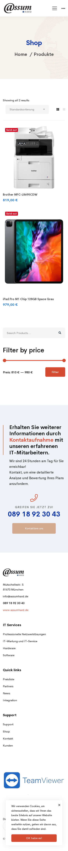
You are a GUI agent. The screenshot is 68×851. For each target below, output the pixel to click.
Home (21, 54)
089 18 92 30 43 (34, 514)
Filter (55, 372)
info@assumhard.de (15, 596)
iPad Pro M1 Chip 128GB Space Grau (28, 299)
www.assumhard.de (15, 610)
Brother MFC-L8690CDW (20, 194)
